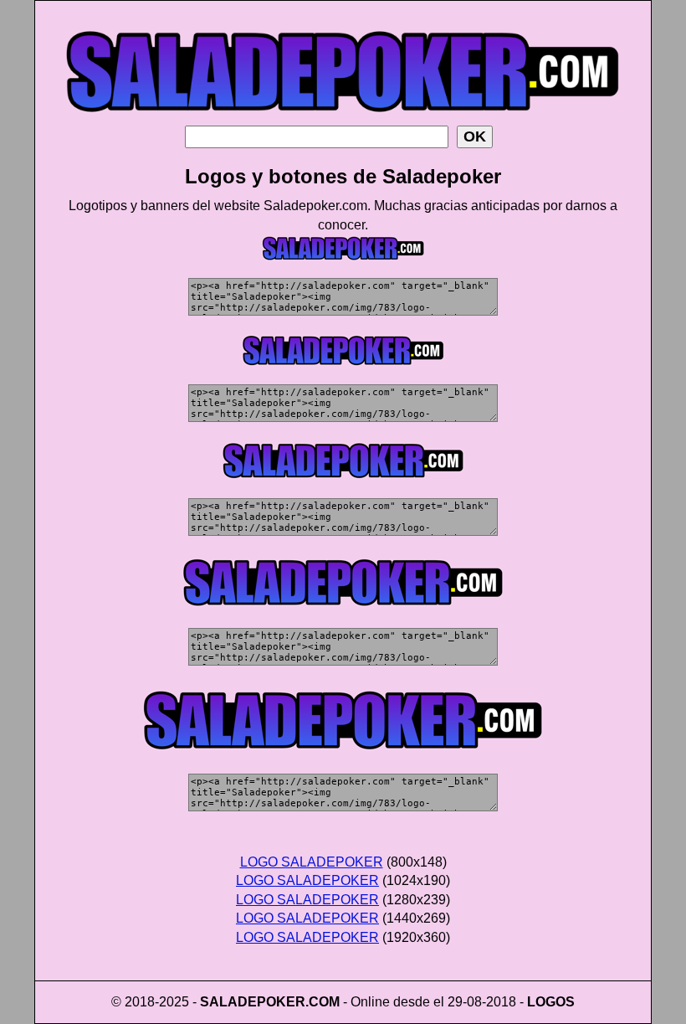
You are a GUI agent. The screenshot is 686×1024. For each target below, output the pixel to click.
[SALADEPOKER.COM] (343, 121)
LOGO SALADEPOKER (311, 862)
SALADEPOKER (252, 1002)
